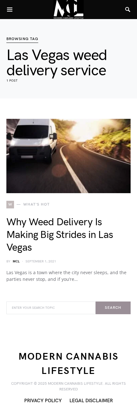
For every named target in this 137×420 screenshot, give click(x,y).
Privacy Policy (43, 401)
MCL (16, 261)
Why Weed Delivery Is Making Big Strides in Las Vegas (59, 235)
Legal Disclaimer (91, 401)
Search (113, 307)
